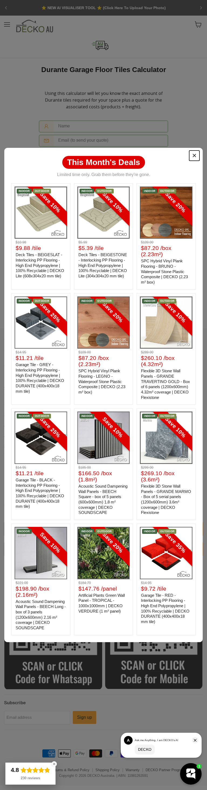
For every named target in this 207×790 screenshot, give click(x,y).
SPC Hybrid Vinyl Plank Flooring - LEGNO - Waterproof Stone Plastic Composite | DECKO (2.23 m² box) (101, 381)
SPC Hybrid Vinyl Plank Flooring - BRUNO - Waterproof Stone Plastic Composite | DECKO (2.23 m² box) (164, 271)
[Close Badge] (54, 764)
